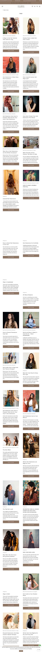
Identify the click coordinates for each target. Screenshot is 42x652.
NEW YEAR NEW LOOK (29, 552)
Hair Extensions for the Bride (30, 243)
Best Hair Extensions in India (29, 150)
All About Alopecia (28, 294)
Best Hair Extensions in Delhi (29, 35)
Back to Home (6, 10)
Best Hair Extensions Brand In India (10, 630)
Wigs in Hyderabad (8, 282)
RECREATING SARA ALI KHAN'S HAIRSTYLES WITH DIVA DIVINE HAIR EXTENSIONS (31, 511)
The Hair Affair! (7, 449)
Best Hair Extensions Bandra (9, 35)
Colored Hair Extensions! (9, 198)
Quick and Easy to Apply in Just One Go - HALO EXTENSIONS (30, 334)
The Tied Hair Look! (8, 509)
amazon (24, 113)
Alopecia (25, 630)
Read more (11, 50)
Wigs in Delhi (6, 594)
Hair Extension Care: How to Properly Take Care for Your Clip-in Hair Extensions (10, 118)
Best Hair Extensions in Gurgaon (30, 591)
